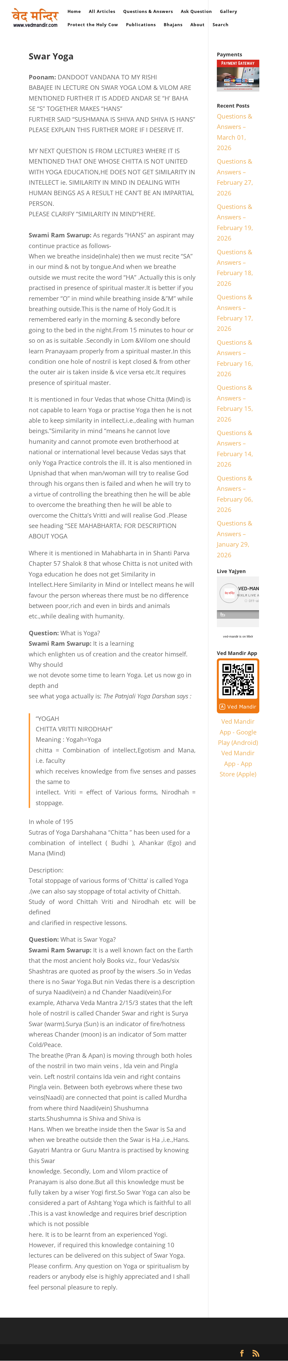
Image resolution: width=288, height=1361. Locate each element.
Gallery (228, 11)
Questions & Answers (148, 11)
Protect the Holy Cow (93, 25)
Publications (141, 25)
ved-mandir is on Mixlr (238, 636)
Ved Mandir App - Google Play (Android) (238, 732)
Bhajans (173, 25)
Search (221, 25)
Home (74, 11)
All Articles (102, 11)
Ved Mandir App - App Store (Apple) (238, 763)
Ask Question (196, 11)
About (197, 25)
